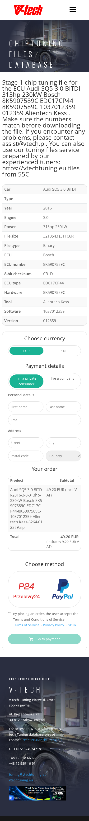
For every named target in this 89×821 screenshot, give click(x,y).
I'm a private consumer (26, 381)
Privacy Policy (54, 625)
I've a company (62, 378)
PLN (63, 351)
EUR (26, 351)
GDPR (72, 625)
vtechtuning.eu (21, 780)
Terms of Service (26, 625)
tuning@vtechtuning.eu (28, 774)
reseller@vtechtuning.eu (42, 740)
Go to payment (48, 639)
